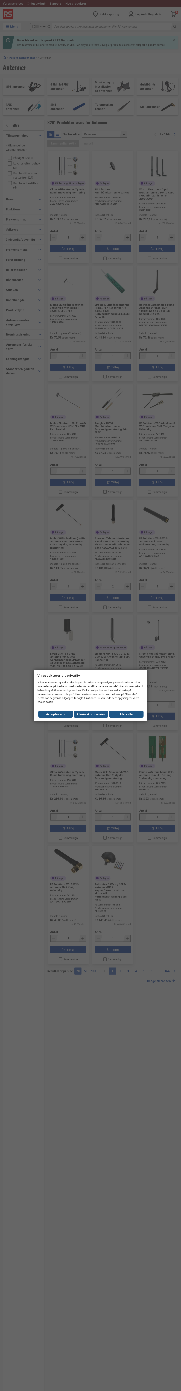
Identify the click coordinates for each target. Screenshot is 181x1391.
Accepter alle (55, 714)
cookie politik (45, 702)
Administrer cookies (91, 714)
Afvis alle (126, 714)
